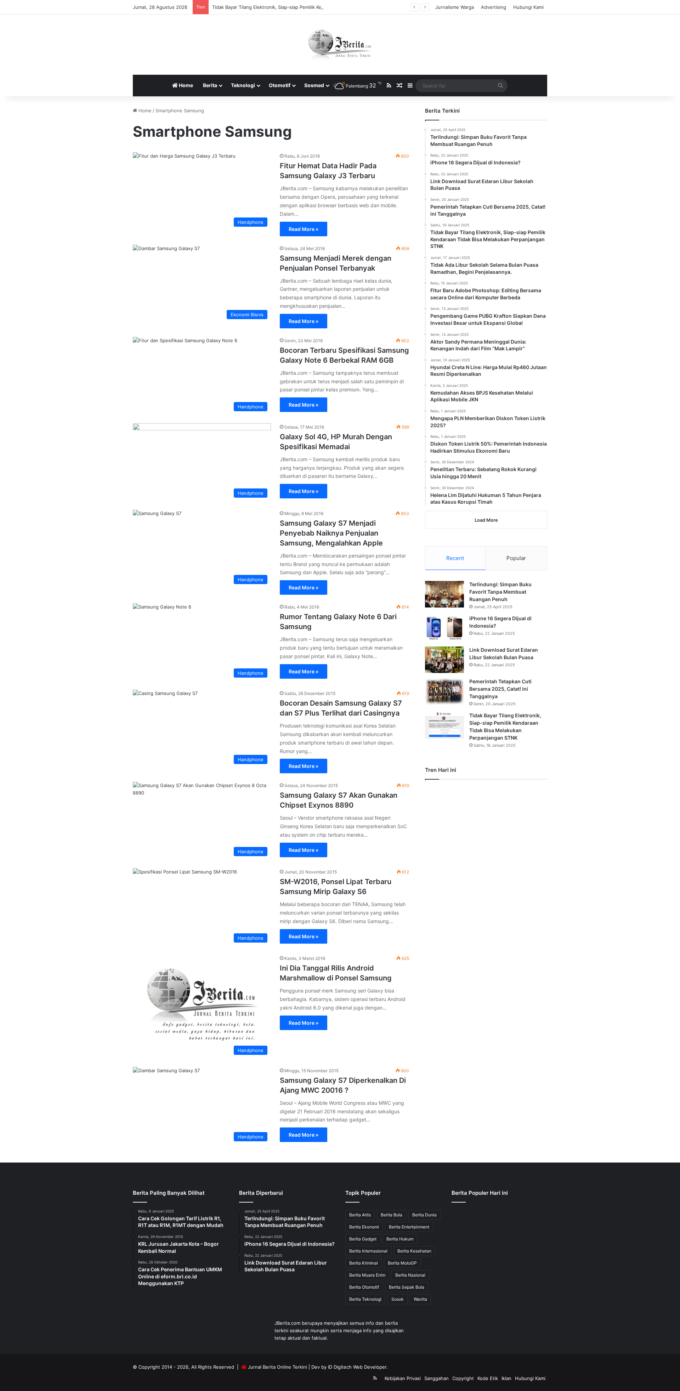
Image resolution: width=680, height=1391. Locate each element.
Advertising (493, 7)
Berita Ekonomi (364, 1226)
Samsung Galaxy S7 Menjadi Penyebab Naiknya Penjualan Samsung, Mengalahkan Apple (331, 533)
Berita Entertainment (409, 1226)
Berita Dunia (424, 1214)
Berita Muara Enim (367, 1275)
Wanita (420, 1299)
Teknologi (243, 85)
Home (185, 85)
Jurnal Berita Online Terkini (277, 1367)
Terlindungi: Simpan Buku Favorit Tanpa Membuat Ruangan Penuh (500, 591)
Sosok (397, 1299)
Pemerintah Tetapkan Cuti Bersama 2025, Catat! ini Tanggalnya (500, 688)
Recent (455, 558)
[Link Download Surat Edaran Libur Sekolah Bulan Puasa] (444, 659)
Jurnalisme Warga (454, 7)
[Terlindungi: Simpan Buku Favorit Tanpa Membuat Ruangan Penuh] (444, 594)
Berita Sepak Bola (406, 1287)
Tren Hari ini (440, 770)
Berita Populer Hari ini (480, 1192)
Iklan (506, 1378)
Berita (210, 85)
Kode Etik (487, 1378)
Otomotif (279, 85)
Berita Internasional (368, 1251)
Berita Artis (360, 1214)
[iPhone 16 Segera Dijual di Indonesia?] (444, 628)
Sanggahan (436, 1378)
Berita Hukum (399, 1239)
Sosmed (314, 85)
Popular (516, 558)
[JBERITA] (340, 45)
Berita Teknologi (365, 1299)
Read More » (303, 229)
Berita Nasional (410, 1275)
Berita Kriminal (363, 1263)
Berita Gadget (362, 1239)
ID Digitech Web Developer (357, 1367)
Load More (486, 520)
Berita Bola (391, 1214)
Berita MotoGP (402, 1263)
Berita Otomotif (364, 1287)
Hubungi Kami (528, 7)
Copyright (463, 1378)
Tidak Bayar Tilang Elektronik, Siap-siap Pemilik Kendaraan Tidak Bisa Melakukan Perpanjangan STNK (322, 7)
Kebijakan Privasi (403, 1378)
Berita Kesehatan (414, 1251)
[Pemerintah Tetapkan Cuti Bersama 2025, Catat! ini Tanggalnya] (444, 691)
